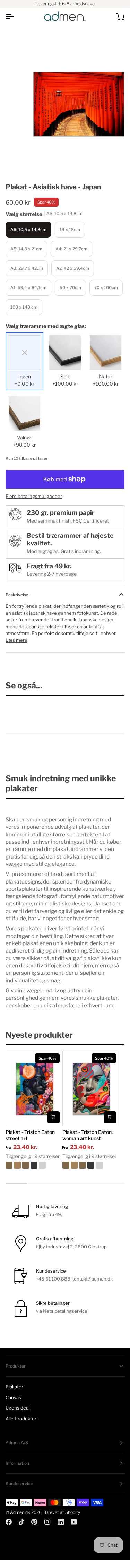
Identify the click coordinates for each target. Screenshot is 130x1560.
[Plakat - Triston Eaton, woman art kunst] (90, 1165)
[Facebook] (9, 1522)
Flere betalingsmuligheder (34, 496)
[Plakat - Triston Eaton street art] (34, 1165)
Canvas (13, 1397)
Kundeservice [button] (19, 1483)
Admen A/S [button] (17, 1442)
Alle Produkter (21, 1418)
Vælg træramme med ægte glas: (46, 326)
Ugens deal (17, 1408)
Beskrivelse (17, 594)
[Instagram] (47, 1522)
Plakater (14, 1386)
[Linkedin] (61, 1522)
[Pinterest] (34, 1522)
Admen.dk (20, 1512)
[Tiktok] (21, 1522)
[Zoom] (46, 159)
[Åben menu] (16, 16)
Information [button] (17, 1463)
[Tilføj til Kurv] (53, 1117)
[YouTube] (74, 1522)
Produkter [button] (16, 1366)
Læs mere (16, 640)
